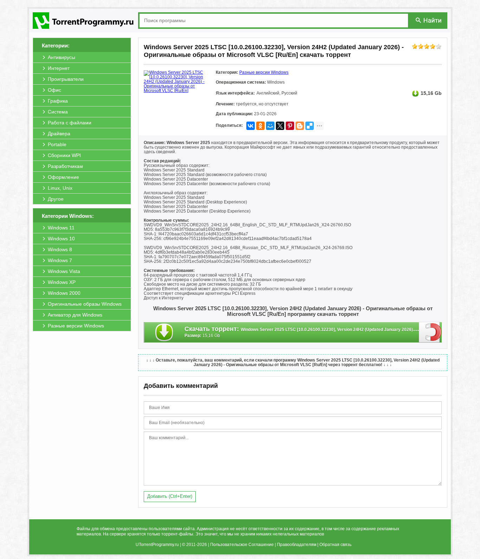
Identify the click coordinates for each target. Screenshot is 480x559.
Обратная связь (335, 544)
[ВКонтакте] (250, 126)
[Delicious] (309, 126)
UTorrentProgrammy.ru (157, 544)
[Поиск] (429, 20)
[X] (280, 126)
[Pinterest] (290, 126)
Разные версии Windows (263, 72)
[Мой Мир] (270, 126)
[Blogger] (300, 126)
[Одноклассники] (260, 126)
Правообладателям (296, 544)
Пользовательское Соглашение (242, 544)
